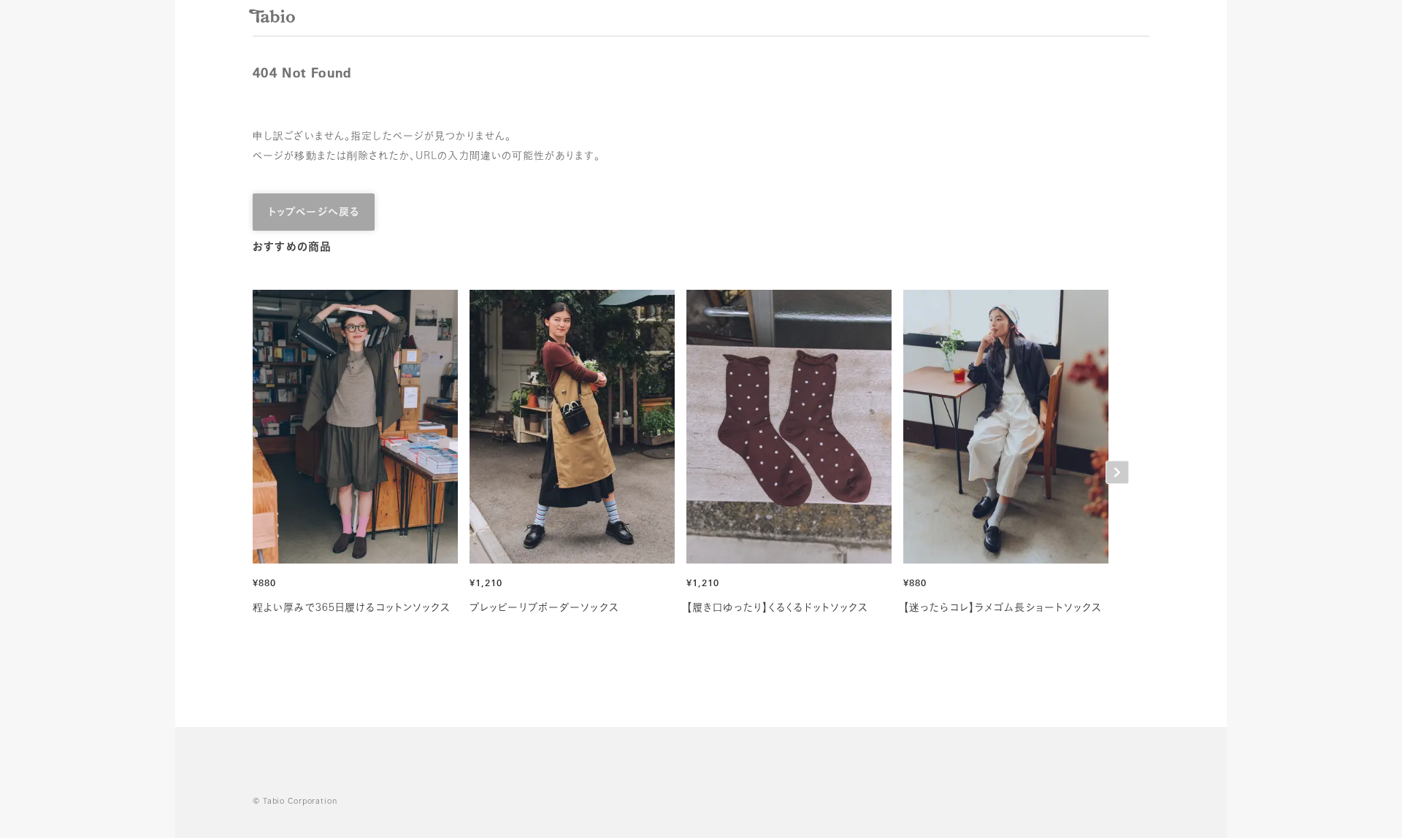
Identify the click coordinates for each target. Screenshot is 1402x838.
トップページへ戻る (313, 212)
